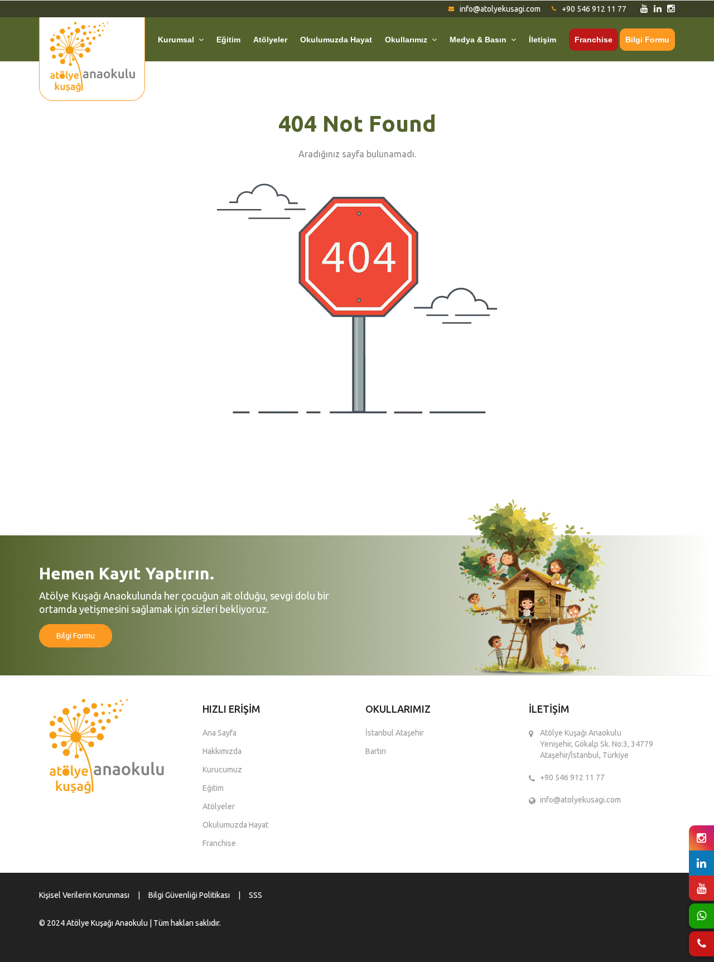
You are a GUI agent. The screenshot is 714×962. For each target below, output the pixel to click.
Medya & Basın (480, 39)
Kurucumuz (222, 769)
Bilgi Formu (647, 39)
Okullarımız (408, 39)
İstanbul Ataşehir (394, 732)
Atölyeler (270, 39)
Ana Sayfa (219, 732)
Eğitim (228, 39)
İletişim (542, 39)
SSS (255, 895)
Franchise (593, 39)
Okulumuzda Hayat (336, 39)
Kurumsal (178, 39)
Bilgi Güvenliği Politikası (189, 895)
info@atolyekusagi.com (500, 8)
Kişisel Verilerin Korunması (84, 895)
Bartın (375, 751)
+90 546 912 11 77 (594, 8)
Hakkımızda (222, 751)
